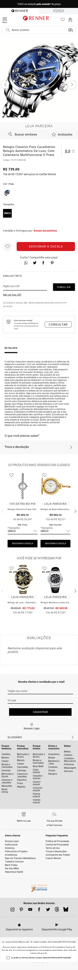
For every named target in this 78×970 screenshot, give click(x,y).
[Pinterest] (21, 910)
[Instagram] (12, 910)
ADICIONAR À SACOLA (22, 543)
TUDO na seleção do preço (39, 4)
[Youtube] (30, 910)
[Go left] (5, 84)
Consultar (58, 324)
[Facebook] (39, 910)
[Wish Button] (7, 246)
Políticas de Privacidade (52, 947)
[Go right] (72, 84)
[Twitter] (48, 910)
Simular (64, 287)
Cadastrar (40, 711)
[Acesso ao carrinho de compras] (70, 20)
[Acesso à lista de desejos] (62, 20)
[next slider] (2, 511)
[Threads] (57, 910)
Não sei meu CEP (12, 295)
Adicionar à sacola (46, 246)
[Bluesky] (65, 910)
